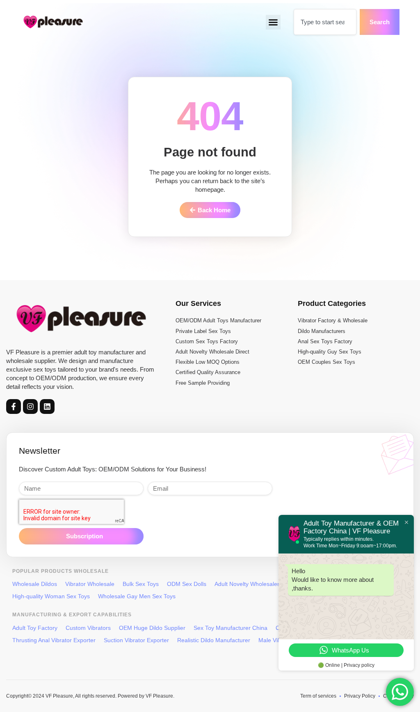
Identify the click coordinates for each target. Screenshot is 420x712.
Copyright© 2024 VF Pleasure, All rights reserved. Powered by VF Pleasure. (90, 696)
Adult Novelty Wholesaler (247, 584)
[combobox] (325, 22)
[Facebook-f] (13, 406)
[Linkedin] (47, 406)
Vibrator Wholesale (89, 584)
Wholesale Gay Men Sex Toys (137, 596)
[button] (273, 22)
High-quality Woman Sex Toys (51, 596)
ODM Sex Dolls (186, 584)
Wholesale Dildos (34, 584)
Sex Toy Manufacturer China (230, 628)
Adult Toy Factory (34, 628)
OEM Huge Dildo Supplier (152, 628)
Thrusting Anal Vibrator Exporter (54, 640)
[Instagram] (30, 406)
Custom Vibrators (88, 628)
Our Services (198, 303)
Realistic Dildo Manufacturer (213, 640)
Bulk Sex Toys (141, 584)
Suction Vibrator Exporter (136, 640)
